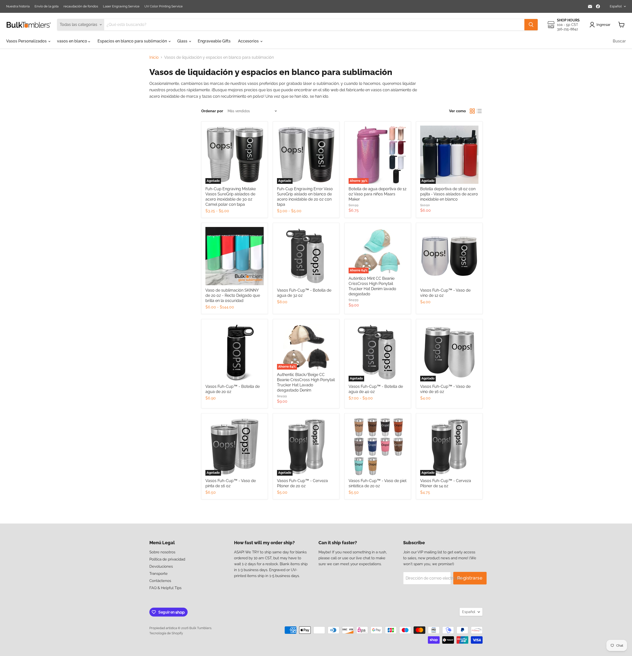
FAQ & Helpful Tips (165, 588)
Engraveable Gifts (214, 41)
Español (616, 6)
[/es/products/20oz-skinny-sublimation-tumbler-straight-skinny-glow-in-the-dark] (234, 256)
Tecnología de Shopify (166, 633)
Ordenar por (212, 111)
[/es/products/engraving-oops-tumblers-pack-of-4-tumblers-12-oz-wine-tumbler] (449, 256)
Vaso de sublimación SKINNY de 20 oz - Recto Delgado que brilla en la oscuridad (232, 295)
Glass (182, 41)
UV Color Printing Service (163, 6)
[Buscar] (531, 24)
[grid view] (472, 111)
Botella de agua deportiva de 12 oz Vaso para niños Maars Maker (377, 194)
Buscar (619, 41)
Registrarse (470, 578)
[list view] (479, 111)
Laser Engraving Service (121, 6)
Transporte (158, 573)
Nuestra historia (18, 6)
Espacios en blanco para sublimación (133, 41)
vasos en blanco (72, 41)
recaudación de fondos (80, 6)
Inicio (154, 57)
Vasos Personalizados (27, 41)
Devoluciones (161, 566)
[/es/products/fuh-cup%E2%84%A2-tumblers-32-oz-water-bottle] (306, 256)
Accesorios (249, 41)
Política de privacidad (167, 559)
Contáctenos (160, 581)
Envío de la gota (47, 6)
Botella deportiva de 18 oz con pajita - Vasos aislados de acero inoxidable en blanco (449, 194)
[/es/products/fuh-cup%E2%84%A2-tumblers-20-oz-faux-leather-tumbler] (378, 446)
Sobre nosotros (162, 552)
